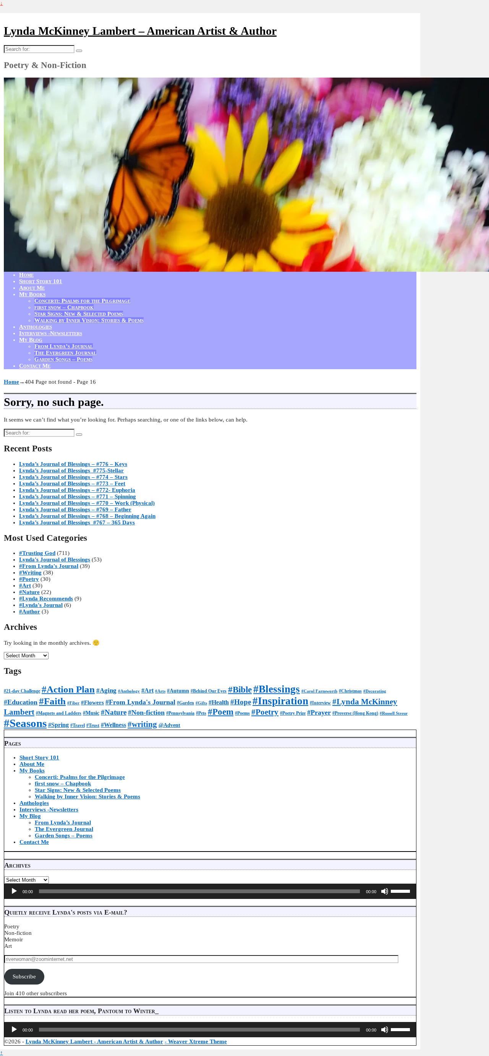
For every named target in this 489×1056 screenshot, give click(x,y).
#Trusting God (37, 553)
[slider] (401, 890)
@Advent (169, 725)
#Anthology (129, 691)
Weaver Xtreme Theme (197, 1041)
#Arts (160, 691)
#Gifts (201, 703)
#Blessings (276, 689)
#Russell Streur (394, 713)
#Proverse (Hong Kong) (355, 713)
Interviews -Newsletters (50, 333)
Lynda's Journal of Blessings (54, 559)
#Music (91, 713)
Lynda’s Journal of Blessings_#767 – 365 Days (77, 522)
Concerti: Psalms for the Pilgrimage (82, 301)
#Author (29, 611)
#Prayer (319, 712)
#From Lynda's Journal (48, 566)
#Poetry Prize (293, 713)
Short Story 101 (40, 281)
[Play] (14, 891)
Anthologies (35, 327)
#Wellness (113, 725)
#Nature (29, 592)
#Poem (220, 712)
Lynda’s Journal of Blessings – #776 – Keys (73, 464)
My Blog (30, 340)
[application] (210, 891)
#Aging (106, 690)
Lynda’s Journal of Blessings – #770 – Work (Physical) (87, 503)
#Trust (92, 725)
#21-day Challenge (22, 691)
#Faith (52, 701)
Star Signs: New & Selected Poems (78, 314)
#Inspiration (280, 701)
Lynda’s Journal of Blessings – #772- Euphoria (77, 490)
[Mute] (385, 891)
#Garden (185, 703)
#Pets (201, 713)
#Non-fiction (146, 712)
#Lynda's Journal (41, 605)
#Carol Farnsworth (319, 691)
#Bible (240, 689)
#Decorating (374, 691)
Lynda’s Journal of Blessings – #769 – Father (75, 509)
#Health (219, 702)
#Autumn (178, 691)
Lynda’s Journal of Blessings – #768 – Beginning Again (87, 516)
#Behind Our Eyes (209, 691)
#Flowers (92, 702)
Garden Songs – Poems (63, 359)
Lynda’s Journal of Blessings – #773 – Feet (72, 483)
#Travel (77, 725)
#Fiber (73, 703)
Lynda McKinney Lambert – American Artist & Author (140, 30)
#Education (20, 702)
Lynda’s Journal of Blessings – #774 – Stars (73, 477)
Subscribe (24, 976)
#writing (142, 724)
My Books (32, 294)
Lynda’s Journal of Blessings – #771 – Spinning (77, 496)
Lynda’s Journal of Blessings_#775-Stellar (71, 470)
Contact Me (34, 366)
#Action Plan (68, 689)
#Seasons (25, 723)
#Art (25, 585)
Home (26, 275)
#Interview (320, 703)
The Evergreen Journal (65, 353)
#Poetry (29, 579)
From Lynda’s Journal (63, 346)
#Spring (58, 725)
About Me (32, 288)
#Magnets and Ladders (58, 713)
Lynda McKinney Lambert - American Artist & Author (94, 1041)
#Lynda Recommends (46, 598)
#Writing (30, 572)
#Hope (240, 702)
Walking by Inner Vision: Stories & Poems (89, 320)
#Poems (242, 713)
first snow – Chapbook (64, 307)
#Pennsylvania (180, 713)
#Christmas (350, 691)
